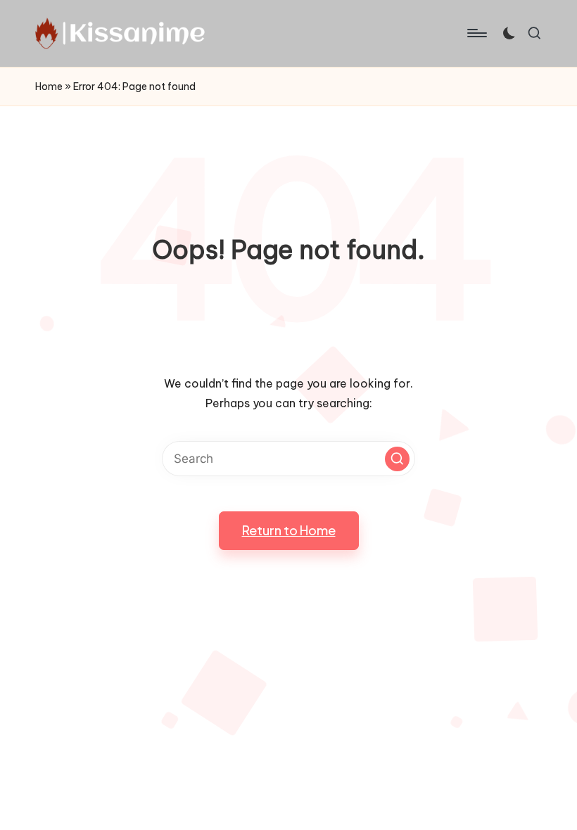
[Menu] (476, 33)
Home (49, 86)
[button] (397, 459)
